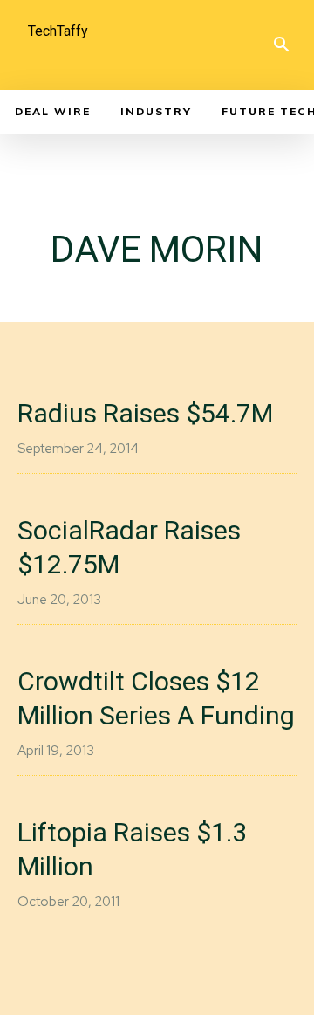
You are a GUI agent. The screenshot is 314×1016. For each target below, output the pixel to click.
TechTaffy (58, 31)
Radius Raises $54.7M (145, 413)
